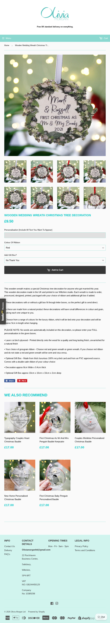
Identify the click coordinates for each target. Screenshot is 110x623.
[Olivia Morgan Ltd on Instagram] (56, 604)
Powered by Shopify (36, 612)
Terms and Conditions (85, 550)
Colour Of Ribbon (12, 242)
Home (6, 45)
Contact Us (9, 546)
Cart (105, 38)
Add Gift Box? (10, 255)
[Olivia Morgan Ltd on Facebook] (51, 604)
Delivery (8, 550)
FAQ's (7, 554)
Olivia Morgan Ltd (18, 612)
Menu (8, 38)
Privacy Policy (81, 546)
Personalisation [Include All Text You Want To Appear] (28, 230)
